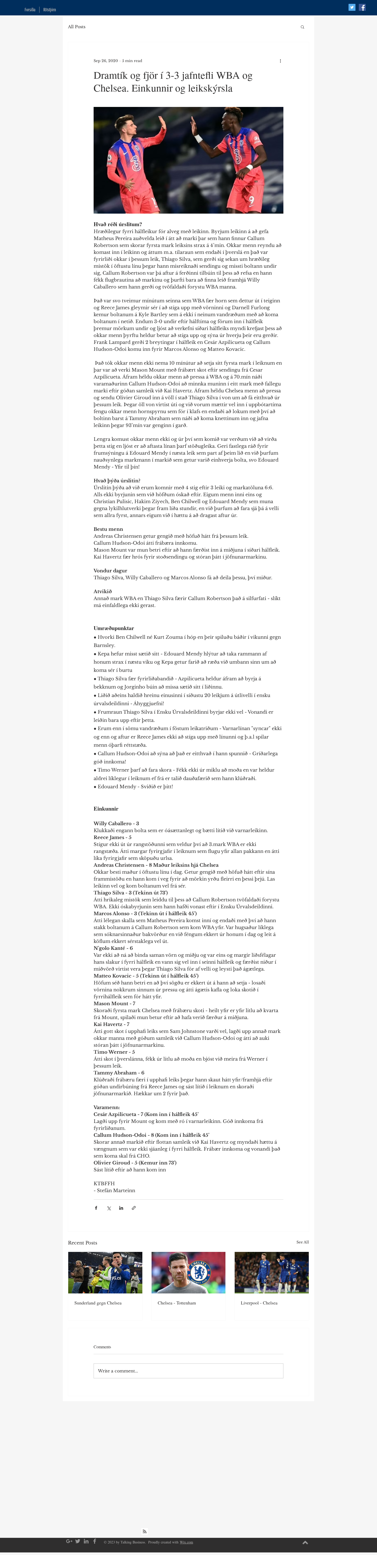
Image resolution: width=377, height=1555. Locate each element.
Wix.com (186, 1542)
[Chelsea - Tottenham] (189, 1272)
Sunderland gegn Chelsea (98, 1303)
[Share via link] (133, 1207)
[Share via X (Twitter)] (108, 1207)
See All (302, 1242)
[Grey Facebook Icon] (94, 1541)
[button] (302, 27)
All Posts (76, 26)
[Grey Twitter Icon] (77, 1541)
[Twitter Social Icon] (352, 7)
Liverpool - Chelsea (259, 1303)
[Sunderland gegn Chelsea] (105, 1272)
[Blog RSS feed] (144, 1531)
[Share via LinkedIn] (121, 1207)
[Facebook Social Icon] (362, 7)
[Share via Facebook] (96, 1207)
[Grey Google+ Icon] (69, 1541)
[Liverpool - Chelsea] (272, 1272)
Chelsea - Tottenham (177, 1303)
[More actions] (280, 61)
